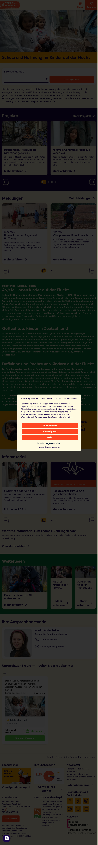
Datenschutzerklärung (53, 447)
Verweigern (50, 431)
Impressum (41, 447)
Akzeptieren (49, 425)
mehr (50, 437)
